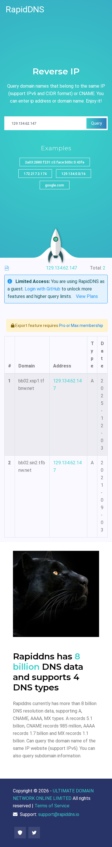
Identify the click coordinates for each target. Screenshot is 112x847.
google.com (54, 185)
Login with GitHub (42, 289)
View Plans (87, 296)
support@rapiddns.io (58, 814)
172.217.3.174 (35, 174)
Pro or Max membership (81, 325)
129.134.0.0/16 (73, 174)
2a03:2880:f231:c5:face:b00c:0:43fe (54, 162)
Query (96, 123)
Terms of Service (51, 805)
